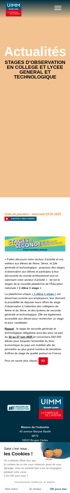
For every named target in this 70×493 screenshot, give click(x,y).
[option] (35, 244)
